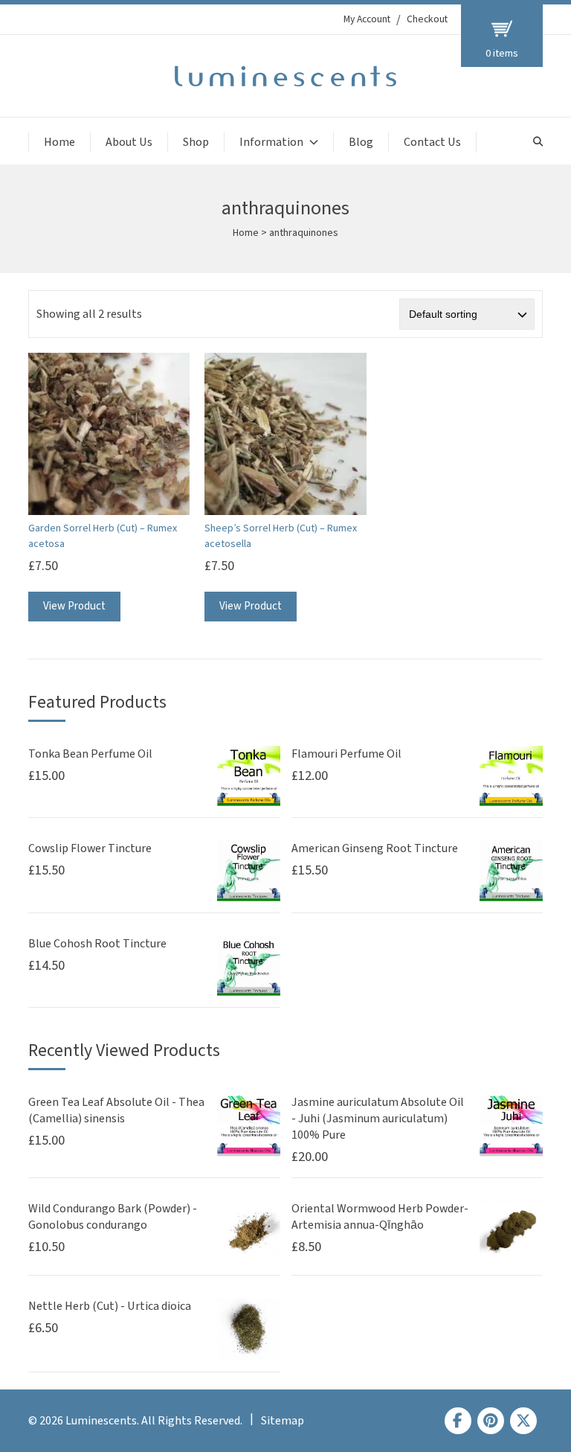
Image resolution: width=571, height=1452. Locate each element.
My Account (366, 19)
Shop (196, 142)
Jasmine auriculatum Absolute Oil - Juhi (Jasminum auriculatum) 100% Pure (377, 1118)
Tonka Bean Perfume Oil (90, 754)
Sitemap (282, 1421)
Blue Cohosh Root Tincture (97, 944)
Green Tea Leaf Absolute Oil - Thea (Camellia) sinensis (116, 1110)
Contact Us (432, 142)
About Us (129, 142)
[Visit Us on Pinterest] (490, 1420)
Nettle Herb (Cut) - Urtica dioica (109, 1306)
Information (271, 142)
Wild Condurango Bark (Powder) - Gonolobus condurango (112, 1216)
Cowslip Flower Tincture (90, 848)
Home (59, 142)
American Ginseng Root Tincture (374, 848)
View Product (74, 606)
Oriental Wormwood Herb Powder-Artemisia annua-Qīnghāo (379, 1216)
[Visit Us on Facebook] (458, 1420)
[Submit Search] (538, 141)
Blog (361, 142)
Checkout (427, 19)
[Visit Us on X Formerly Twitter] (523, 1420)
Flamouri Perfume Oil (346, 754)
